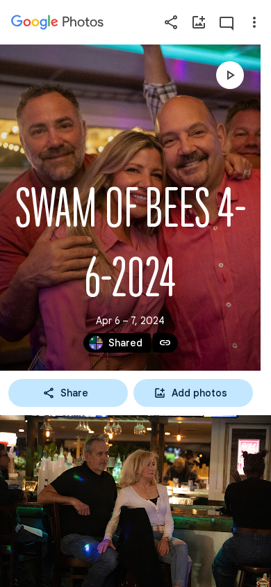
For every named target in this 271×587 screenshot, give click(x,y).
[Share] (171, 22)
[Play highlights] (230, 75)
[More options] (254, 22)
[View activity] (226, 22)
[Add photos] (199, 22)
